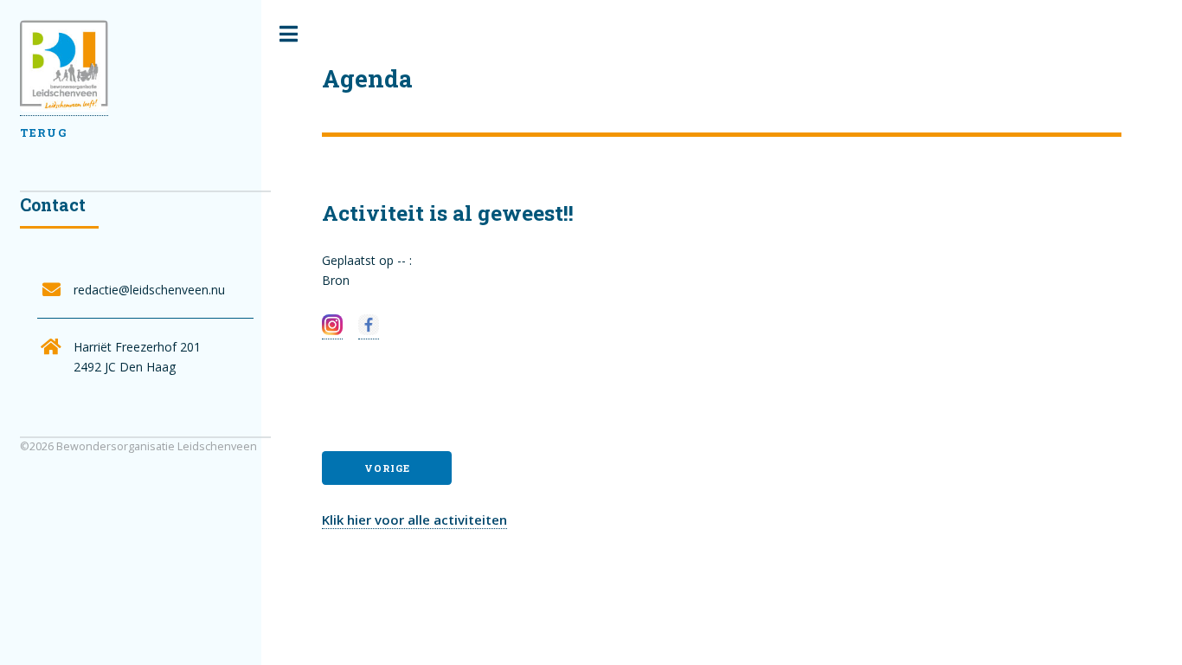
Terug (43, 132)
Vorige (386, 468)
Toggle (288, 34)
